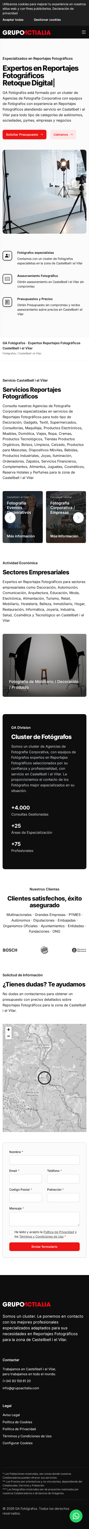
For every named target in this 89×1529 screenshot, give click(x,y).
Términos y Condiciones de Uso (41, 1236)
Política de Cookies (17, 1422)
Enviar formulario (44, 1246)
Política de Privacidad (58, 1232)
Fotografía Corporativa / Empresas (62, 508)
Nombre (16, 1152)
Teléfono (54, 1170)
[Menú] (83, 32)
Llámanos (61, 134)
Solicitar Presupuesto (22, 134)
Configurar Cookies (18, 1443)
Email (14, 1170)
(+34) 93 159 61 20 (17, 1381)
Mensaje (16, 1208)
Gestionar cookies (47, 19)
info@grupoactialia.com (21, 1388)
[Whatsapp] (76, 1516)
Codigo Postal (20, 1189)
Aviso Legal (11, 1415)
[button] (78, 517)
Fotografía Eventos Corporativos (19, 508)
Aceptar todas (13, 19)
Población (55, 1189)
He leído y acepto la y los (45, 1234)
